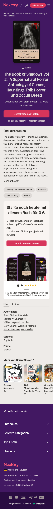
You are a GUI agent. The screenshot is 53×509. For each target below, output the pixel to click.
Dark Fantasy (9, 16)
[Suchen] (21, 5)
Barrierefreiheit (10, 475)
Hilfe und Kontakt (17, 411)
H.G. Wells (43, 101)
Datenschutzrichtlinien (28, 475)
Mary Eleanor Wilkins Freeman (20, 325)
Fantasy (42, 13)
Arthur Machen (12, 329)
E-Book (7, 349)
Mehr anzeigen (11, 180)
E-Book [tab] (16, 304)
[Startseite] (11, 5)
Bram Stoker (30, 101)
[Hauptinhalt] (49, 5)
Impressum (21, 480)
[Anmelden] (27, 5)
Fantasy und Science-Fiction (24, 13)
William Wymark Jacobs (16, 322)
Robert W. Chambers (15, 318)
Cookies (31, 480)
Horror (27, 195)
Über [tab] (6, 304)
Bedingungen (9, 480)
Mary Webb (27, 329)
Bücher (7, 13)
